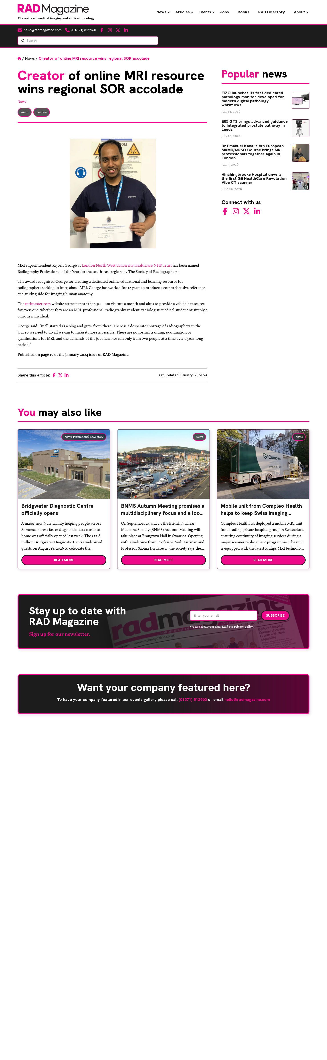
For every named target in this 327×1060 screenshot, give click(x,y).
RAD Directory (271, 11)
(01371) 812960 (193, 699)
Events (205, 11)
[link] (63, 511)
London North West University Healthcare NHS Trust (127, 265)
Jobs (224, 11)
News (161, 11)
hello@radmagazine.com (247, 699)
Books (243, 11)
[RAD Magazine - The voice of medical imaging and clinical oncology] (53, 10)
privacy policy (243, 626)
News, (68, 437)
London (41, 112)
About (299, 11)
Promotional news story (88, 437)
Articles (182, 11)
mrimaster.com (38, 303)
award (24, 112)
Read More (64, 560)
